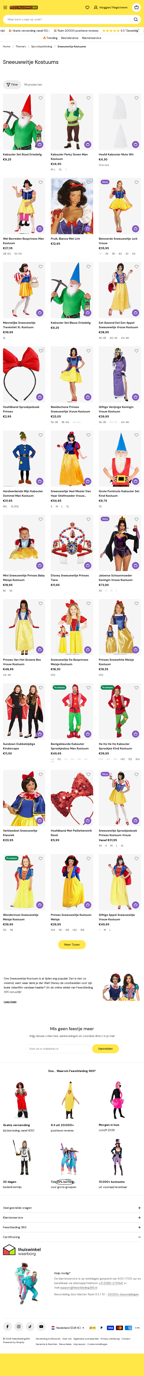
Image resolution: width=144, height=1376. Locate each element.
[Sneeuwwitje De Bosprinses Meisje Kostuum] (72, 627)
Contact (126, 1338)
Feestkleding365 (21, 1338)
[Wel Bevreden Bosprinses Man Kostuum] (24, 206)
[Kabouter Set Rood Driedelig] (24, 122)
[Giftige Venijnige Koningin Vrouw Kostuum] (120, 374)
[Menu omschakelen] (5, 7)
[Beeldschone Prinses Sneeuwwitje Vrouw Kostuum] (72, 374)
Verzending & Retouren (48, 1338)
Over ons (67, 1338)
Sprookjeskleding (41, 46)
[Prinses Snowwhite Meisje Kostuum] (120, 627)
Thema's (21, 46)
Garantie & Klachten (46, 1344)
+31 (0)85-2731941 (111, 1283)
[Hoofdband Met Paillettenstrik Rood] (72, 798)
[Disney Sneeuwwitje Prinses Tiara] (72, 543)
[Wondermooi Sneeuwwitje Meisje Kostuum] (24, 882)
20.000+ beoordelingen (123, 1294)
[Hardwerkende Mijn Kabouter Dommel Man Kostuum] (24, 459)
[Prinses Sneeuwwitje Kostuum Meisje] (72, 882)
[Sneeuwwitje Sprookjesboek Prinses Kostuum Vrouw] (120, 798)
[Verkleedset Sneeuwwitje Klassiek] (24, 798)
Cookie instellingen (97, 1344)
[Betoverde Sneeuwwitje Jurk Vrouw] (120, 206)
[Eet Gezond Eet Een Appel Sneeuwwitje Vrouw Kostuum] (120, 290)
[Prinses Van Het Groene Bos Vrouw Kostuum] (24, 627)
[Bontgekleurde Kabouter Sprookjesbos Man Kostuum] (72, 711)
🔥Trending (50, 38)
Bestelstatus (69, 38)
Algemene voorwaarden (86, 1338)
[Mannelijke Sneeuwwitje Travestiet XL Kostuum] (24, 290)
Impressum (80, 1344)
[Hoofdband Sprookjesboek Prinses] (24, 374)
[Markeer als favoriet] (40, 98)
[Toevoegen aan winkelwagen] (39, 144)
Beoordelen (65, 1344)
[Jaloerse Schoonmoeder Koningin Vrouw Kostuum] (120, 543)
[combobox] (72, 19)
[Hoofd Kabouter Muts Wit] (120, 122)
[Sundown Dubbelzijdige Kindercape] (24, 711)
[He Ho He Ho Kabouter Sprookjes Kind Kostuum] (120, 711)
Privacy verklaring (110, 1338)
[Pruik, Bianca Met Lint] (72, 206)
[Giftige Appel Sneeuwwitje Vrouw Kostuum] (120, 882)
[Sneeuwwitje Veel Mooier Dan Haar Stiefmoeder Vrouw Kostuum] (72, 459)
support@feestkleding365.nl (78, 1288)
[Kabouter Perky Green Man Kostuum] (72, 122)
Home (6, 46)
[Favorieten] (87, 7)
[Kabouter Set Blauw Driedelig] (72, 290)
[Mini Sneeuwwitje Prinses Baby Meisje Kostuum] (24, 543)
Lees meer (10, 1001)
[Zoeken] (136, 19)
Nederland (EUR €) (68, 1328)
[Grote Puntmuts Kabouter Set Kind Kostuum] (120, 459)
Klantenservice (91, 38)
